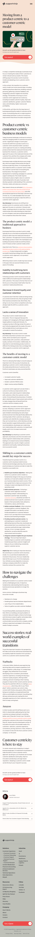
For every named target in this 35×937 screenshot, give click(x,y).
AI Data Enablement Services (8, 870)
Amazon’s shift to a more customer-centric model (17, 718)
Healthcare (22, 858)
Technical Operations (9, 873)
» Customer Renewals (9, 862)
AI (19, 853)
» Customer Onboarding (9, 855)
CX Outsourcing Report (7, 888)
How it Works (6, 910)
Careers (5, 915)
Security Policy (17, 933)
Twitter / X (22, 890)
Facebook (22, 892)
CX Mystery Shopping (9, 891)
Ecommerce (22, 856)
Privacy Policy (9, 933)
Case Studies (6, 904)
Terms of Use (26, 933)
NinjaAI (5, 877)
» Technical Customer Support (8, 860)
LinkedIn (21, 885)
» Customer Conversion (9, 853)
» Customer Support (8, 857)
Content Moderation (9, 864)
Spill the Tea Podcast (9, 894)
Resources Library (8, 885)
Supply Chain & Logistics (23, 862)
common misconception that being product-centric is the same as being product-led (17, 249)
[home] (10, 4)
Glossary (5, 901)
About (4, 912)
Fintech (21, 865)
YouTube (21, 887)
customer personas (10, 497)
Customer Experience (9, 851)
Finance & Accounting (9, 867)
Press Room (6, 896)
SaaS (20, 851)
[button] (30, 4)
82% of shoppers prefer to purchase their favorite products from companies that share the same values (17, 189)
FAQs (4, 899)
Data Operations (8, 875)
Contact (5, 917)
